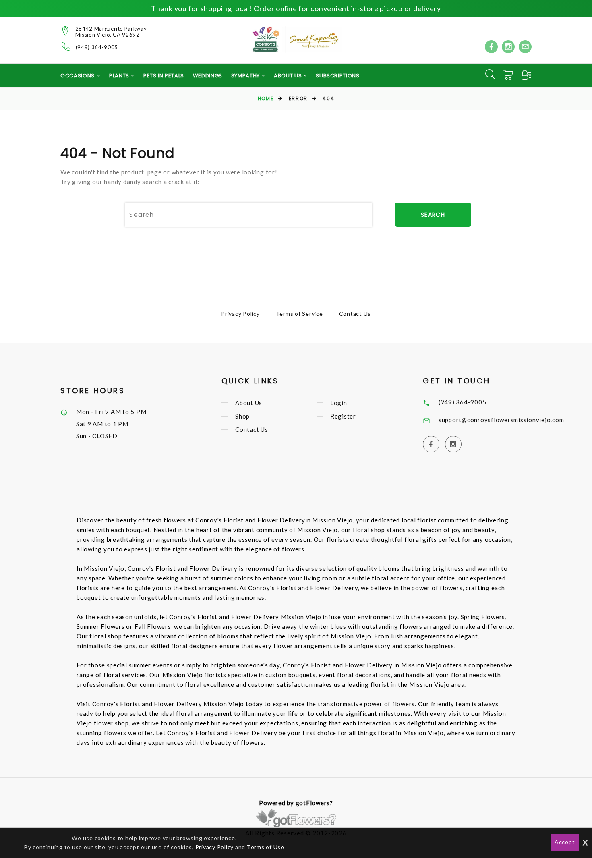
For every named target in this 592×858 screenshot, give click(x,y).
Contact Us (355, 313)
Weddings (207, 75)
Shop (242, 416)
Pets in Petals (163, 75)
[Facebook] (491, 46)
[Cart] (509, 75)
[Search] (490, 74)
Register (343, 416)
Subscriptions (337, 75)
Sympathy (246, 75)
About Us (248, 402)
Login (338, 402)
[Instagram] (508, 46)
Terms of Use (265, 846)
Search (433, 215)
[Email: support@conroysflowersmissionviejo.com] (525, 46)
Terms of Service (299, 313)
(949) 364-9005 (97, 47)
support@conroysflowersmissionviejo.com (501, 419)
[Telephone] (66, 46)
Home (265, 98)
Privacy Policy (240, 313)
